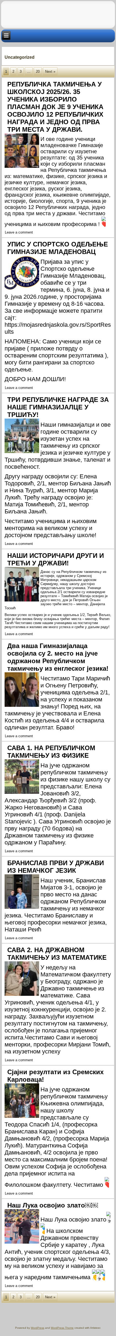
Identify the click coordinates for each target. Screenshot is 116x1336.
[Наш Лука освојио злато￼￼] (22, 1244)
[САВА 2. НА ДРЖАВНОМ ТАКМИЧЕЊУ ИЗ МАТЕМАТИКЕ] (22, 996)
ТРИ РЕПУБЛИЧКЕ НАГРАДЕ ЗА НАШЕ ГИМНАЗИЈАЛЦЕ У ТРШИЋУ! (58, 407)
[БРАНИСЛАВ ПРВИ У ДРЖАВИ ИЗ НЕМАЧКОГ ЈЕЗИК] (22, 909)
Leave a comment (19, 232)
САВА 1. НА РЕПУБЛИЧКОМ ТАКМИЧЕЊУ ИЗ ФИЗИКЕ (51, 751)
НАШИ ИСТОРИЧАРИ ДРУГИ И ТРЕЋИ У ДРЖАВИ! (55, 559)
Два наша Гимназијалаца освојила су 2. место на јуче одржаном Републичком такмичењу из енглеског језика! (57, 657)
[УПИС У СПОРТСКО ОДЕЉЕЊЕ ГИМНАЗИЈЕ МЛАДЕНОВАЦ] (22, 290)
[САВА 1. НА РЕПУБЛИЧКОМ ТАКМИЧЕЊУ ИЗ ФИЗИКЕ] (22, 794)
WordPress (37, 1327)
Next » (50, 71)
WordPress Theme (62, 1327)
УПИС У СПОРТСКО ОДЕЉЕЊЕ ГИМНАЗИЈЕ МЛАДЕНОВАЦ (57, 248)
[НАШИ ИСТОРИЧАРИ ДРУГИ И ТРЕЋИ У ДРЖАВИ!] (22, 602)
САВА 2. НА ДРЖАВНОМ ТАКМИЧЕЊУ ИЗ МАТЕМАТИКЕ (57, 953)
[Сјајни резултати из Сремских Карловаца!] (22, 1118)
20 (38, 71)
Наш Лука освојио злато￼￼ (52, 1205)
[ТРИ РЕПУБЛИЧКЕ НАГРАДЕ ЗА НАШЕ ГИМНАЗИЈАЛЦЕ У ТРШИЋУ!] (22, 453)
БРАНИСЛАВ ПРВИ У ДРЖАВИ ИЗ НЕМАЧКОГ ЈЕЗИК (55, 866)
